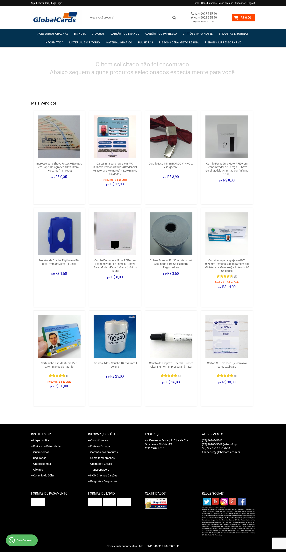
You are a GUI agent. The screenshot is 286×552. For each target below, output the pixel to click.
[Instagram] (224, 501)
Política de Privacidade (47, 446)
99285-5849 (206, 13)
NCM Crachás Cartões (103, 475)
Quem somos (41, 452)
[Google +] (233, 501)
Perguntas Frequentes (103, 481)
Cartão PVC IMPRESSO (161, 33)
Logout (251, 2)
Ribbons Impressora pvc (223, 42)
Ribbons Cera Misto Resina (179, 42)
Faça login (56, 2)
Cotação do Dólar (43, 475)
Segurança (39, 458)
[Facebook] (242, 501)
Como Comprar (99, 440)
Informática (54, 42)
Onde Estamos (209, 2)
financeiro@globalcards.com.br (221, 452)
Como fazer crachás (102, 458)
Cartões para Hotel (198, 33)
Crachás (98, 33)
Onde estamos (42, 464)
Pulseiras (145, 42)
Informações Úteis (103, 434)
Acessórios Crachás (53, 33)
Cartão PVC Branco (125, 33)
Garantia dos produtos (104, 452)
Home (196, 2)
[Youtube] (215, 501)
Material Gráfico (119, 42)
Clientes (38, 469)
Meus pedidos (225, 2)
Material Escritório (84, 42)
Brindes (80, 33)
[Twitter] (207, 501)
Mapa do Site (41, 440)
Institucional (42, 434)
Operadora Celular (101, 464)
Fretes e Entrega (100, 446)
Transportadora (99, 469)
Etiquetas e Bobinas (234, 33)
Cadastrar (240, 2)
